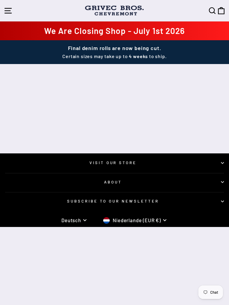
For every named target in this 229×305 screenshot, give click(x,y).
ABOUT (113, 182)
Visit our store (113, 162)
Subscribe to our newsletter (113, 201)
